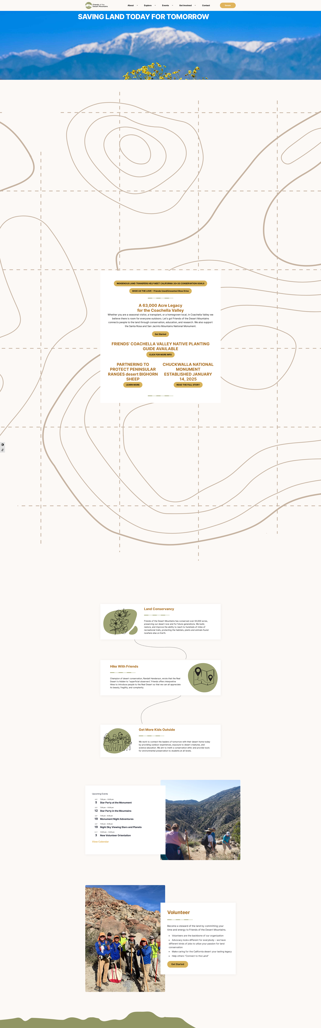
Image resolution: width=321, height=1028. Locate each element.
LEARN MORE (133, 384)
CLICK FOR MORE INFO (160, 354)
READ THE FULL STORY (188, 384)
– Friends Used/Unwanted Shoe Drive (160, 291)
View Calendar (100, 841)
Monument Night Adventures (117, 818)
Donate (228, 5)
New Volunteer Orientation (115, 835)
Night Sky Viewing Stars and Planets (121, 827)
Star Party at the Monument (116, 802)
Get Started (160, 334)
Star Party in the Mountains (115, 810)
